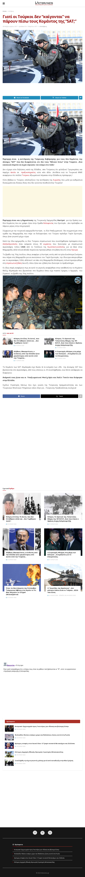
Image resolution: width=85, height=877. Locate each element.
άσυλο (13, 172)
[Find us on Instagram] (50, 833)
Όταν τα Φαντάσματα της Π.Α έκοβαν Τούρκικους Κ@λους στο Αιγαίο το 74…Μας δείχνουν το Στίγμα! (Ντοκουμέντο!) (21, 591)
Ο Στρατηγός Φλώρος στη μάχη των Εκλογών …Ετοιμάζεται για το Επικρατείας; (68, 353)
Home (5, 11)
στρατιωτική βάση (14, 263)
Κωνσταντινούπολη (55, 247)
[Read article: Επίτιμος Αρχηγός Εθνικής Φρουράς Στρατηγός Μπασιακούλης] (9, 754)
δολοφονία (48, 223)
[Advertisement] (43, 90)
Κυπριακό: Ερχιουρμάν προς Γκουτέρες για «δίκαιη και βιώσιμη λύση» (42, 726)
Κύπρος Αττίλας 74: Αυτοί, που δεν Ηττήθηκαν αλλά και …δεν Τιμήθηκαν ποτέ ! (26, 341)
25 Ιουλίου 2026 (19, 360)
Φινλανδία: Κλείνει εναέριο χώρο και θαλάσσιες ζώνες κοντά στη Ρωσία (42, 735)
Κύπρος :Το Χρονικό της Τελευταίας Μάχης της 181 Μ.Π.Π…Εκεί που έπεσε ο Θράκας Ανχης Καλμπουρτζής (68, 342)
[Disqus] (42, 631)
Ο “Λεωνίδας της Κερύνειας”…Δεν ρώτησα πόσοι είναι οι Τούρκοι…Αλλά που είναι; (62, 590)
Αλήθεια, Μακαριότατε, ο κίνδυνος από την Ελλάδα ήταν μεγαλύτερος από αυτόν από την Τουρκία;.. (27, 354)
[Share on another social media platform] (80, 97)
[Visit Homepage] (44, 3)
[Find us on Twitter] (42, 833)
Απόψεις (11, 11)
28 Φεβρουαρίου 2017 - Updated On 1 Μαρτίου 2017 (20, 26)
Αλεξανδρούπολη (10, 244)
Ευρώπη (56, 180)
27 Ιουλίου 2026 (61, 347)
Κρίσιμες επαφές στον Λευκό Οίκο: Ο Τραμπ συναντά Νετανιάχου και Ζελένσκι (45, 743)
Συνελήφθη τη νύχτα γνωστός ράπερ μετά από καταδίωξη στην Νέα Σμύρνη (44, 761)
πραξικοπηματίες (28, 172)
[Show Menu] (4, 3)
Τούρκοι (25, 175)
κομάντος (47, 244)
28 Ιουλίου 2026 (19, 345)
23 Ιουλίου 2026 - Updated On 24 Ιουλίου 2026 (62, 595)
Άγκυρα (74, 250)
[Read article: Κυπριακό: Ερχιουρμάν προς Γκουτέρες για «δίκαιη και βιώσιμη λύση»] (9, 728)
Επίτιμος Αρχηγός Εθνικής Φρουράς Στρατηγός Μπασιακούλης (39, 752)
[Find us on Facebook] (35, 833)
